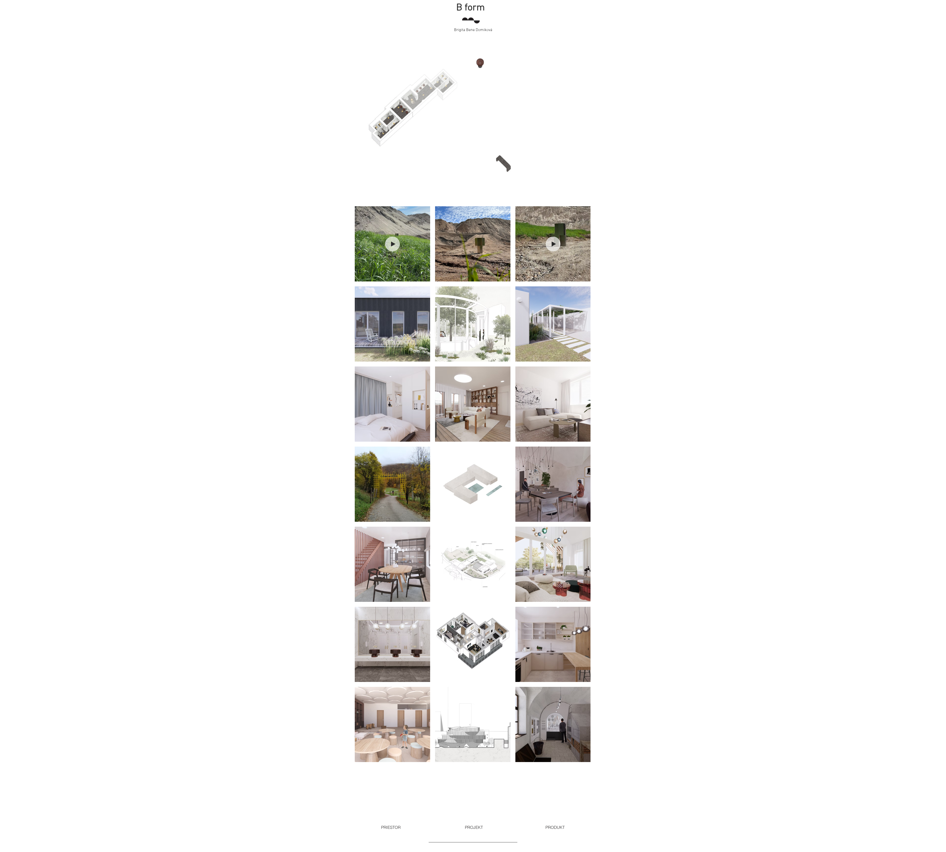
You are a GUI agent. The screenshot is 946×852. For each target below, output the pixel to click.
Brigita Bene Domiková (473, 30)
